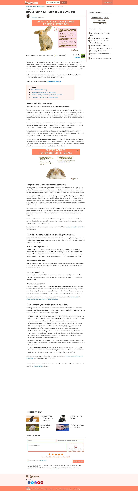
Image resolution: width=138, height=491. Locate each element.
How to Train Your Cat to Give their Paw (77, 426)
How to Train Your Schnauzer (76, 417)
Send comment (78, 461)
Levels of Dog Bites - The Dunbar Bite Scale (100, 34)
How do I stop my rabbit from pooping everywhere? (47, 95)
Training (34, 6)
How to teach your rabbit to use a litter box (44, 97)
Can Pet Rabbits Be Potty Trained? (46, 426)
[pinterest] (41, 482)
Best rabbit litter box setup (39, 90)
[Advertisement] (55, 389)
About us (46, 489)
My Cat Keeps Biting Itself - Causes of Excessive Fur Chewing (100, 42)
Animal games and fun (100, 24)
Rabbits (77, 57)
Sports (106, 17)
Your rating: (44, 457)
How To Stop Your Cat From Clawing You (101, 58)
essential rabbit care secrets (75, 227)
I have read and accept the (37, 460)
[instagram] (35, 482)
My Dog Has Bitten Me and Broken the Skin (100, 55)
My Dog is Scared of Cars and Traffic (99, 38)
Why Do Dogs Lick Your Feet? (98, 51)
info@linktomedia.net (54, 469)
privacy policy (43, 460)
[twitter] (32, 482)
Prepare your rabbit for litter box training (43, 92)
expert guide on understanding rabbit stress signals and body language (53, 298)
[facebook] (29, 482)
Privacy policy (69, 489)
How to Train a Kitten (54, 81)
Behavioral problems (97, 17)
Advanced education (99, 20)
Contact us (52, 489)
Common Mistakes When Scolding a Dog (100, 48)
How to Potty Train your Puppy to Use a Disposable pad (46, 418)
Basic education (40, 6)
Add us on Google (61, 55)
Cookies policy (77, 489)
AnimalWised (29, 6)
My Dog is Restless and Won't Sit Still (99, 46)
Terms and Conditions (60, 489)
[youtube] (38, 482)
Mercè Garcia (34, 17)
